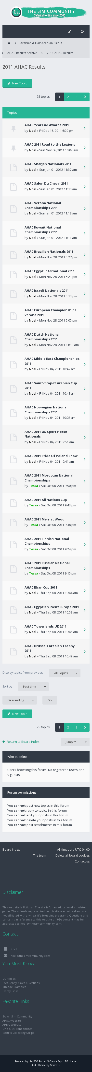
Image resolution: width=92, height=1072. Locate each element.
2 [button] (68, 97)
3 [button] (77, 97)
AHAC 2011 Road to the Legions (50, 144)
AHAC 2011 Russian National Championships (47, 565)
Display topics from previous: (35, 672)
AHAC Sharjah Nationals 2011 (48, 164)
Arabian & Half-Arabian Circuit (41, 43)
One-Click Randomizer (17, 1029)
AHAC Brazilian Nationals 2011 (49, 251)
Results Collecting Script (18, 1032)
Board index (11, 849)
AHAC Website (11, 1020)
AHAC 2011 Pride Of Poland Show (51, 456)
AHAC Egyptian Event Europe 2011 (52, 607)
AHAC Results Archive (22, 53)
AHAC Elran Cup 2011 (41, 587)
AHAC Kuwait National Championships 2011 (43, 229)
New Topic (19, 83)
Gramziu (55, 1065)
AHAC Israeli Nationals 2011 (47, 290)
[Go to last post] (84, 128)
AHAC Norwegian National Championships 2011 (46, 409)
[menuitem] (82, 31)
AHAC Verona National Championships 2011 (43, 205)
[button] (85, 97)
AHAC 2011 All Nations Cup (46, 500)
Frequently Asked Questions (20, 983)
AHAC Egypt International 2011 (50, 271)
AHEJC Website (11, 1024)
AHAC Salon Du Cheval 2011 (46, 183)
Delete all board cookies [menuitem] (72, 855)
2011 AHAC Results (60, 53)
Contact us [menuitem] (82, 861)
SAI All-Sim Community (17, 1016)
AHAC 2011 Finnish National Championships (47, 541)
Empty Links (10, 991)
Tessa (33, 485)
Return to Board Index (23, 741)
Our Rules (8, 978)
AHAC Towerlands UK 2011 (45, 626)
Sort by (19, 686)
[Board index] (46, 12)
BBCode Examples (14, 987)
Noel (32, 130)
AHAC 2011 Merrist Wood (45, 519)
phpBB (32, 1061)
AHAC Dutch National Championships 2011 (42, 337)
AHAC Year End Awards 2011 (47, 125)
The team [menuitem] (39, 855)
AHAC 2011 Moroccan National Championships (49, 477)
